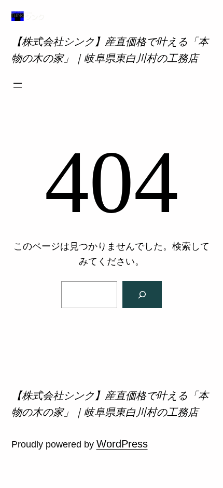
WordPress (122, 444)
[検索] (142, 294)
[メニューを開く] (17, 85)
